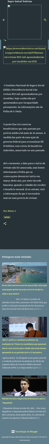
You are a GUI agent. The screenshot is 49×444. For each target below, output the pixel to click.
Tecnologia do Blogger (26, 431)
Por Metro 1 (9, 211)
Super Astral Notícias (20, 1)
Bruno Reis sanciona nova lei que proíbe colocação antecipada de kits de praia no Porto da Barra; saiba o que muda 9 (24, 289)
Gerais (7, 217)
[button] (5, 40)
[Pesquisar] (45, 20)
